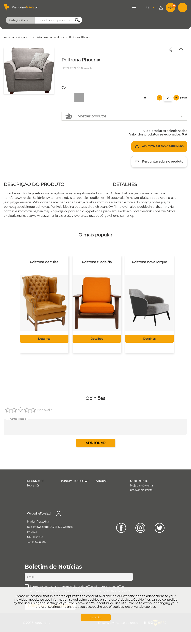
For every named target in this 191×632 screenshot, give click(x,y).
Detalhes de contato (58, 513)
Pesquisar (75, 20)
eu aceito (95, 617)
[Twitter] (160, 528)
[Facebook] (121, 528)
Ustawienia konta (141, 490)
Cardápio (134, 7)
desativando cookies (140, 606)
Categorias (17, 20)
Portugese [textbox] (150, 7)
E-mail (30, 576)
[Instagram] (140, 528)
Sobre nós (33, 485)
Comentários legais (16, 419)
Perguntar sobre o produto (162, 161)
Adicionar (96, 443)
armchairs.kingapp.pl (17, 37)
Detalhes (44, 338)
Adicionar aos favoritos (183, 49)
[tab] (34, 185)
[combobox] (151, 7)
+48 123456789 (36, 542)
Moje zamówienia (141, 485)
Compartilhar (172, 49)
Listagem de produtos (50, 37)
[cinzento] (79, 97)
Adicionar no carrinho (163, 146)
